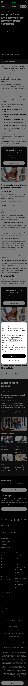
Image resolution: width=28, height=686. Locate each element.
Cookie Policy (13, 340)
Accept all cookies (14, 356)
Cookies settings (14, 360)
